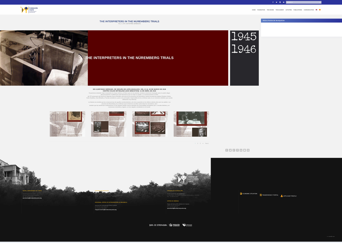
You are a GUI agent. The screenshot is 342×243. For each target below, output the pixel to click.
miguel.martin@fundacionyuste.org (105, 209)
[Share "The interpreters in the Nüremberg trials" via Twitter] (230, 150)
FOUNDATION (261, 10)
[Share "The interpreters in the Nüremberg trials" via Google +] (234, 150)
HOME (254, 10)
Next (207, 143)
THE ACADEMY (280, 10)
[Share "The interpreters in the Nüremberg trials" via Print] (248, 150)
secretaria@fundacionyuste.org (32, 198)
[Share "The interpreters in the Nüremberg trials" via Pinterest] (237, 150)
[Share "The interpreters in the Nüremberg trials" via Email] (244, 150)
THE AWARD (270, 10)
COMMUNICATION (309, 10)
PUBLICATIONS (298, 10)
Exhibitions (137, 23)
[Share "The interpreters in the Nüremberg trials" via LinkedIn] (241, 150)
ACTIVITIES (289, 10)
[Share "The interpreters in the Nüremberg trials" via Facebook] (227, 150)
